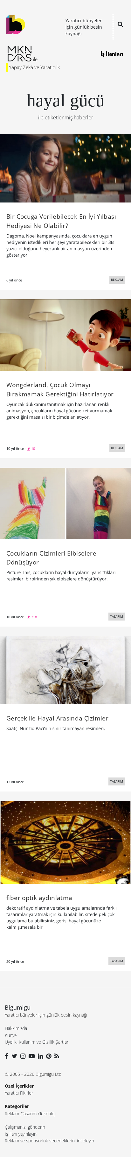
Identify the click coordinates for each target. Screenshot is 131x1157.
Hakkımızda (16, 1028)
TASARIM (116, 616)
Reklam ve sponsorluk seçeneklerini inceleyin (49, 1141)
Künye (11, 1035)
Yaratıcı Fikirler (19, 1093)
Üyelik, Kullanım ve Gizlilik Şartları (37, 1042)
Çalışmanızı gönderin (25, 1127)
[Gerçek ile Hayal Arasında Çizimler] (65, 669)
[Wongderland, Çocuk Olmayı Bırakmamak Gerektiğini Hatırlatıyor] (65, 334)
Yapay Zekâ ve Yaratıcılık (34, 67)
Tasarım (29, 1114)
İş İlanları (111, 54)
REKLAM (117, 279)
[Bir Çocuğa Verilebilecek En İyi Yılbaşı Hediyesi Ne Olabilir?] (65, 167)
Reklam (12, 1114)
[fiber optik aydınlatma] (65, 841)
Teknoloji (47, 1114)
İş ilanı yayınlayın (21, 1134)
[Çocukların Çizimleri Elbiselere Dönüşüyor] (65, 503)
